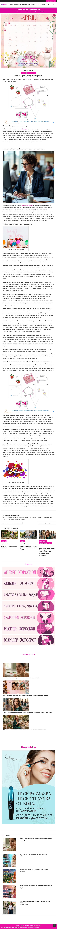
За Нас (17, 925)
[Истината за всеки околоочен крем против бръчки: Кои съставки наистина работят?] (9, 845)
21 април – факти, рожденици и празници (46, 523)
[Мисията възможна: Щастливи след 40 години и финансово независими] (9, 907)
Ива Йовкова (22, 856)
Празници (29, 73)
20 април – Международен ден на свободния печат (12, 523)
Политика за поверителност (35, 925)
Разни (34, 73)
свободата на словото (27, 205)
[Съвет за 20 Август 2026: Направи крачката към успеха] (9, 860)
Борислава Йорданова (28, 70)
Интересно (23, 73)
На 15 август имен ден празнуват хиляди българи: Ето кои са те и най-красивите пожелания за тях (24, 729)
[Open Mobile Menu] (53, 4)
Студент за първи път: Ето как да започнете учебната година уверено (28, 547)
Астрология (16, 4)
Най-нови (11, 4)
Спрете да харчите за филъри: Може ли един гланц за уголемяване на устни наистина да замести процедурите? (47, 551)
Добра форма (42, 4)
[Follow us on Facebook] (48, 4)
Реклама (27, 925)
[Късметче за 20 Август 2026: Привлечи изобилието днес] (9, 876)
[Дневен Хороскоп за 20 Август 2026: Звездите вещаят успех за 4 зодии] (9, 892)
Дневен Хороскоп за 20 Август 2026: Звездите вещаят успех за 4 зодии (36, 886)
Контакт (22, 925)
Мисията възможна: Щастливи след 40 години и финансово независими (35, 902)
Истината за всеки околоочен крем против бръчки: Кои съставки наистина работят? (21, 678)
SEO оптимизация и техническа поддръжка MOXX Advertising (27, 927)
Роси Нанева (41, 546)
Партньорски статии (43, 543)
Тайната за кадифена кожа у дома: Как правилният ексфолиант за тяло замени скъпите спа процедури (25, 695)
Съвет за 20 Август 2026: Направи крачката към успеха (33, 854)
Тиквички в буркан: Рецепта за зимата (9, 547)
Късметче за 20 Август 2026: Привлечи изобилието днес (34, 870)
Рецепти (21, 4)
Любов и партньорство (35, 4)
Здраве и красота (26, 4)
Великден (24, 129)
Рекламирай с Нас (51, 1)
